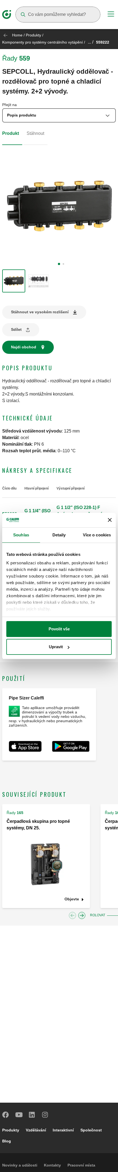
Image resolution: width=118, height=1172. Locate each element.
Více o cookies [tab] (97, 535)
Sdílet (16, 329)
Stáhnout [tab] (35, 133)
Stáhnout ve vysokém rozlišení (40, 312)
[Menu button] (111, 14)
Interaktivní (63, 1130)
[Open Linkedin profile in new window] (32, 1114)
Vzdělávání (36, 1130)
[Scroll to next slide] (81, 915)
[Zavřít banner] (110, 520)
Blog (6, 1141)
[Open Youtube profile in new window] (19, 1114)
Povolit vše (59, 629)
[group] (14, 281)
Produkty (33, 35)
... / (90, 42)
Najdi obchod (23, 347)
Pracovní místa (81, 1165)
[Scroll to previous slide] (72, 915)
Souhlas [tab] (21, 535)
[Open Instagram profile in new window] (45, 1114)
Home (17, 35)
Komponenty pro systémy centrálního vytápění (42, 42)
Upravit (56, 646)
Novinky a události (19, 1165)
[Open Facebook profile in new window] (5, 1114)
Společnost (91, 1130)
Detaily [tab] (59, 535)
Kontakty (52, 1165)
